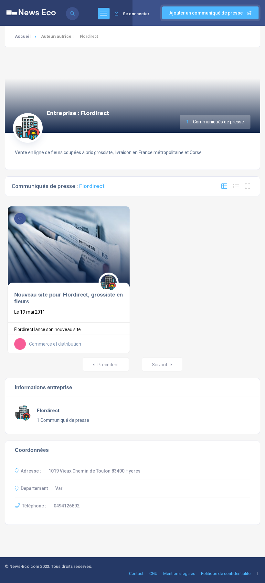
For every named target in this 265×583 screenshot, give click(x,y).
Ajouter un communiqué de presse (206, 13)
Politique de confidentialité (225, 573)
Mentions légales (179, 573)
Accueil (23, 36)
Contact (136, 573)
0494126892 (67, 505)
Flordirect (48, 410)
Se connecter (136, 13)
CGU (153, 573)
